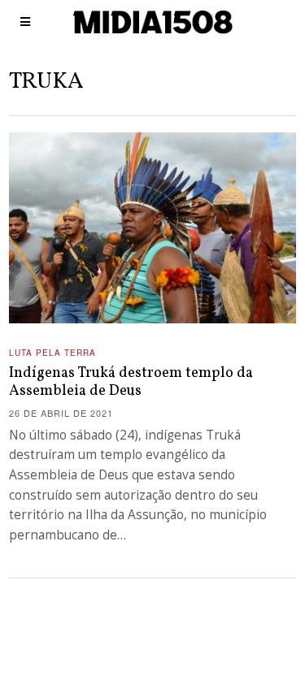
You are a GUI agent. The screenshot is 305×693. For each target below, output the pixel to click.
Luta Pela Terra (52, 352)
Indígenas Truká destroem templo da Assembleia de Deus (131, 382)
